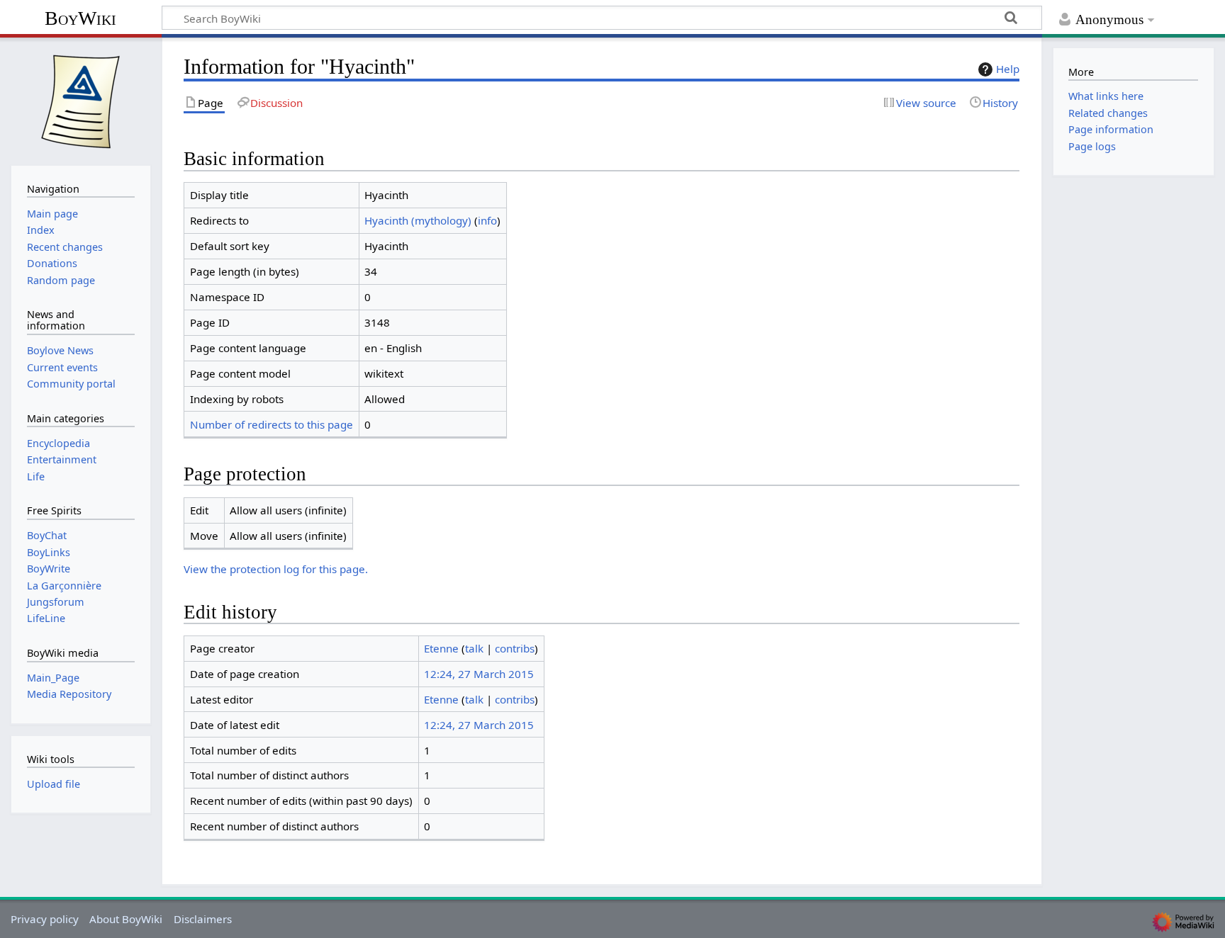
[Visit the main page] (81, 99)
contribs (515, 648)
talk (474, 648)
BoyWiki (80, 18)
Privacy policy (45, 919)
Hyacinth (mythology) (417, 220)
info (487, 220)
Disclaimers (203, 919)
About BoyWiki (125, 919)
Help (1007, 69)
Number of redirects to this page (271, 424)
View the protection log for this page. (276, 569)
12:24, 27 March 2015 (479, 674)
